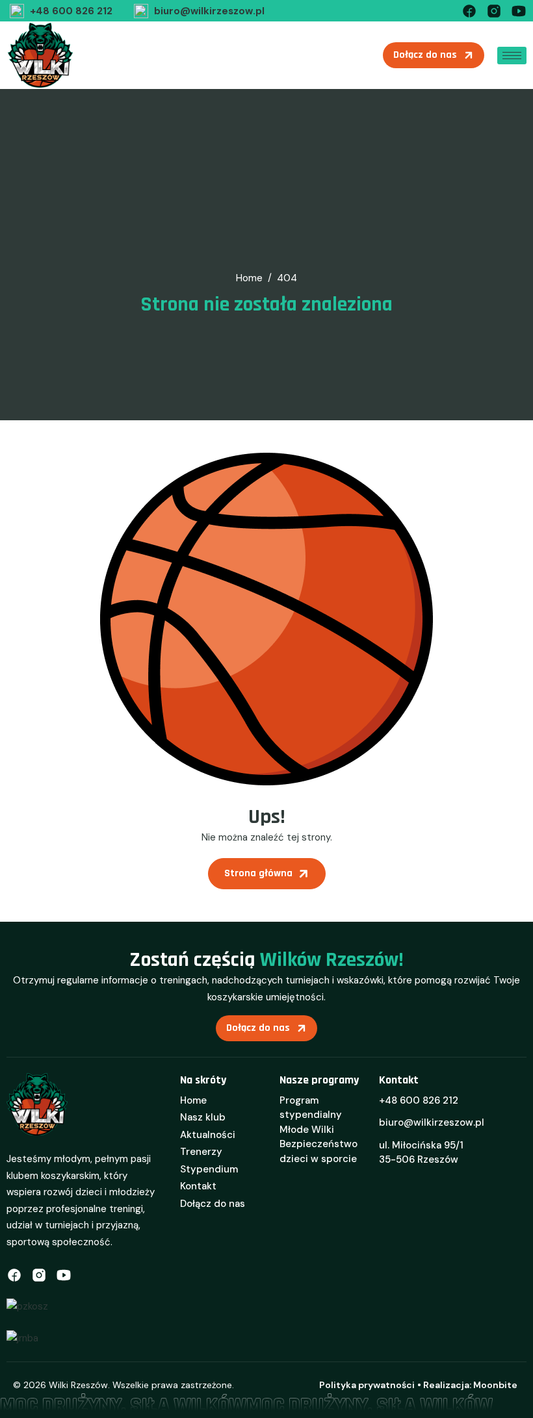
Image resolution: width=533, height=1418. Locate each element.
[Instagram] (494, 10)
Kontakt (198, 1186)
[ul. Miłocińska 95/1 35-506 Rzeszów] (453, 1156)
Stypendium (209, 1169)
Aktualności (207, 1134)
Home (193, 1100)
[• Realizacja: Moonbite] (467, 1385)
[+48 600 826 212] (59, 11)
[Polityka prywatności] (367, 1385)
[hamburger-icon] (511, 55)
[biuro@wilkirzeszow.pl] (198, 11)
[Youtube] (518, 10)
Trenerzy (201, 1151)
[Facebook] (469, 10)
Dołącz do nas (212, 1203)
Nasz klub (203, 1117)
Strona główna (258, 873)
